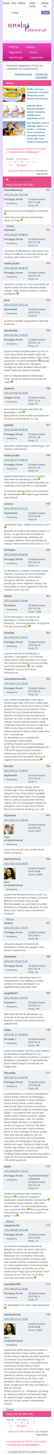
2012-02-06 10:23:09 (16, 393)
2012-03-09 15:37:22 (16, 508)
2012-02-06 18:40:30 (16, 429)
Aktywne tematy (23, 74)
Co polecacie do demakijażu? (24, 151)
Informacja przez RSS (20, 179)
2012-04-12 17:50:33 (16, 770)
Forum (6, 2)
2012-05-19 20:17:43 (16, 961)
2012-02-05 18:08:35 (16, 234)
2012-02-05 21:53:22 (16, 335)
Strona (10, 226)
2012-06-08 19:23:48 (16, 1230)
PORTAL (14, 47)
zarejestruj (30, 170)
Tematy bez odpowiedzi (41, 76)
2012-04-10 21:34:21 (16, 637)
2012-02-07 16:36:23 (16, 459)
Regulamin (15, 52)
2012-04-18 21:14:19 (16, 927)
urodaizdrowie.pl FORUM (19, 148)
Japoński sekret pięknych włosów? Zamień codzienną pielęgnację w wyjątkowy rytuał (36, 112)
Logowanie (36, 57)
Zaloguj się (45, 4)
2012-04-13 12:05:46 (16, 820)
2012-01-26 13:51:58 (16, 194)
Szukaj (33, 52)
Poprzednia (22, 158)
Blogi (13, 2)
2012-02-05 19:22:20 (16, 304)
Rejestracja (16, 57)
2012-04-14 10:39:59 (16, 863)
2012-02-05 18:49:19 (16, 268)
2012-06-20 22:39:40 (16, 1288)
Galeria (21, 2)
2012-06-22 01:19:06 (16, 1319)
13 (10, 165)
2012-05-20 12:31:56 (16, 997)
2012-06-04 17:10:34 (16, 1171)
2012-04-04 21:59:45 (16, 600)
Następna (21, 165)
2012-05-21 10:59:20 (16, 1034)
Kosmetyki (40, 148)
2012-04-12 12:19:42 (16, 683)
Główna (30, 47)
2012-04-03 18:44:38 (16, 554)
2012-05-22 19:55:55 (16, 1077)
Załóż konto (32, 4)
